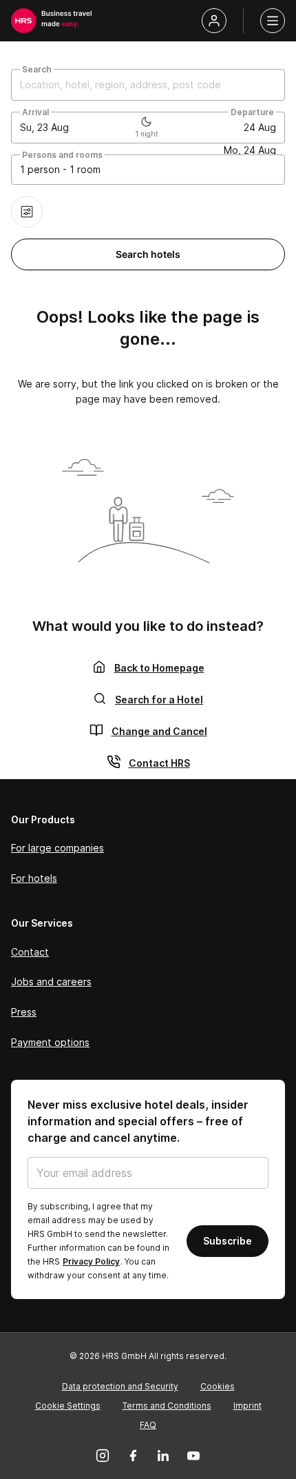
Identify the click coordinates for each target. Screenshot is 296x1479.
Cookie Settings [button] (68, 1405)
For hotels (34, 878)
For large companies (57, 848)
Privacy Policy (91, 1261)
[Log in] (214, 20)
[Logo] (23, 20)
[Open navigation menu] (272, 20)
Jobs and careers (51, 981)
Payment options (50, 1042)
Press (23, 1012)
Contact (30, 952)
